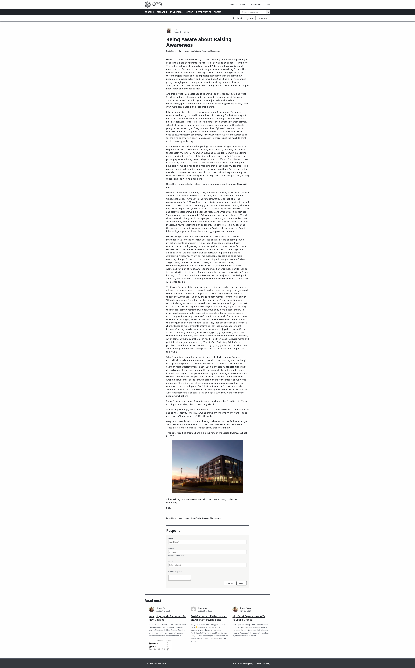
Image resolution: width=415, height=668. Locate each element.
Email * (171, 549)
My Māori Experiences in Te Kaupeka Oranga (248, 617)
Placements (215, 51)
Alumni (268, 5)
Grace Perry (161, 608)
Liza (175, 29)
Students (242, 5)
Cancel (230, 583)
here (185, 395)
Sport (189, 12)
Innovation (176, 12)
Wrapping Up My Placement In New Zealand (167, 617)
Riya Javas (202, 608)
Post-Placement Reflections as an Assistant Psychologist (209, 617)
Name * (171, 538)
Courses (149, 12)
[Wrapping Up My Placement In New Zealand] (160, 645)
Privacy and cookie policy (243, 663)
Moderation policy (263, 663)
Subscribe (263, 18)
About (217, 12)
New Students (256, 5)
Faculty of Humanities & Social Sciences (192, 51)
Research (162, 12)
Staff (232, 5)
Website (171, 561)
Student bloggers (242, 18)
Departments (203, 12)
